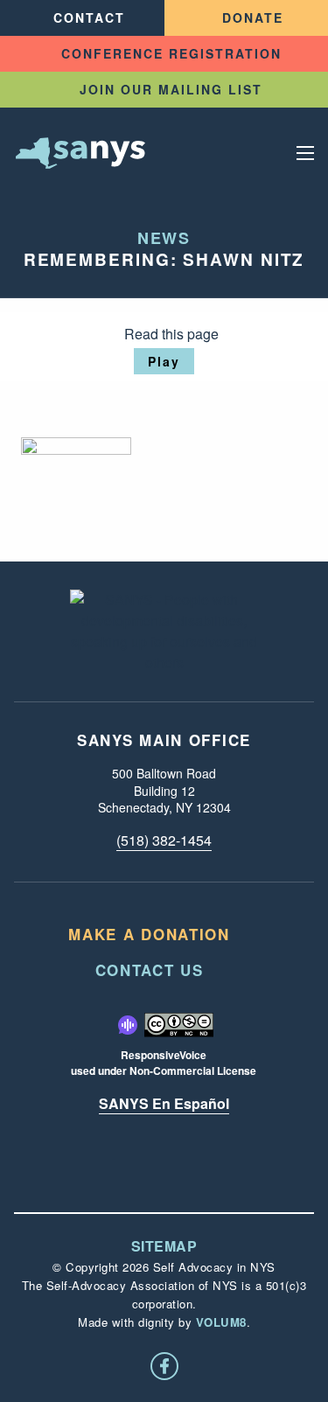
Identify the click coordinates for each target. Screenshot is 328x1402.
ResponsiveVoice (163, 1055)
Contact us (149, 969)
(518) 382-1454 (164, 840)
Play (164, 361)
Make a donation (149, 934)
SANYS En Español (164, 1103)
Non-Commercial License (192, 1070)
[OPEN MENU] (305, 153)
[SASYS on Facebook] (164, 1366)
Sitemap (164, 1246)
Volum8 (221, 1322)
